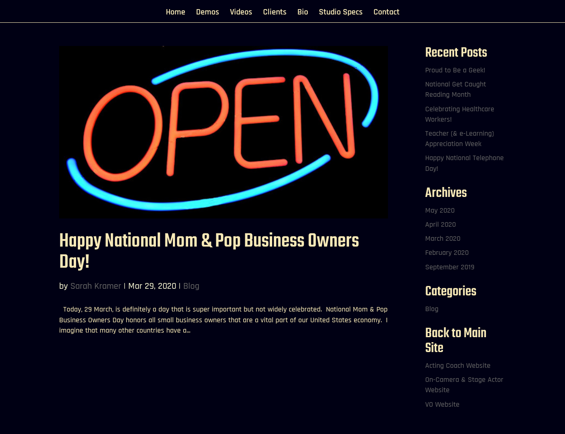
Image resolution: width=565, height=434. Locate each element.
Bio (302, 13)
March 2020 (442, 238)
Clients (275, 13)
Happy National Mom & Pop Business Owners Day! (209, 252)
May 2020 (440, 210)
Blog (191, 286)
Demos (207, 13)
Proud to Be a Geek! (455, 70)
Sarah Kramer (95, 286)
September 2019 (449, 267)
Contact (386, 13)
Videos (241, 13)
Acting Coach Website (458, 365)
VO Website (442, 404)
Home (175, 13)
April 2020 (440, 224)
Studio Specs (341, 13)
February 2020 (447, 252)
